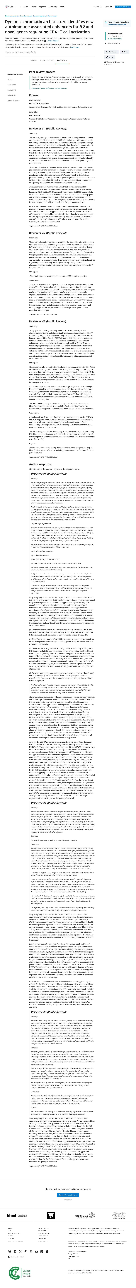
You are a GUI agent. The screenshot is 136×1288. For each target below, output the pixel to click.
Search (96, 7)
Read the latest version (117, 25)
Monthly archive (44, 1233)
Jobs (9, 1231)
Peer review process (15, 74)
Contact (11, 1238)
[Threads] (41, 1252)
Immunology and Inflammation (45, 16)
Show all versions (114, 43)
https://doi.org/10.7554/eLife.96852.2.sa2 (43, 314)
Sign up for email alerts (68, 1195)
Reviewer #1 (11, 85)
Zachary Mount (69, 38)
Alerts (107, 7)
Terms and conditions (16, 1241)
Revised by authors (115, 39)
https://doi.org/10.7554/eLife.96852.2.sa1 (43, 457)
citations (108, 65)
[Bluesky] (9, 1252)
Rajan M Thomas (39, 38)
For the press (43, 1236)
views (108, 62)
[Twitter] (20, 1252)
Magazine (42, 7)
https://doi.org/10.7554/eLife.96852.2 (18, 52)
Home (25, 7)
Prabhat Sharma (25, 38)
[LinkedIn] (14, 1252)
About (62, 7)
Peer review (62, 60)
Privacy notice (68, 1199)
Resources (42, 1238)
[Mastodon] (25, 1252)
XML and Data (42, 1241)
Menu (18, 6)
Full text (33, 60)
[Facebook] (47, 1252)
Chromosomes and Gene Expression (18, 16)
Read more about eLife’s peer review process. (49, 88)
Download (112, 52)
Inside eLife (42, 1231)
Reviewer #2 (11, 90)
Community (53, 7)
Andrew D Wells (38, 41)
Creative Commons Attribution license (108, 1270)
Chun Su (25, 41)
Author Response (13, 101)
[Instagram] (31, 1252)
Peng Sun (17, 41)
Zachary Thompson (54, 38)
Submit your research (123, 7)
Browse (33, 7)
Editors (9, 79)
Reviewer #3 (11, 95)
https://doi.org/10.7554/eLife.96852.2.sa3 (43, 226)
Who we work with (14, 1233)
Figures (43, 60)
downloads (118, 62)
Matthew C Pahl (11, 38)
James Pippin (81, 38)
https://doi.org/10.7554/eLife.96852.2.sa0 (43, 1166)
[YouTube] (36, 1252)
